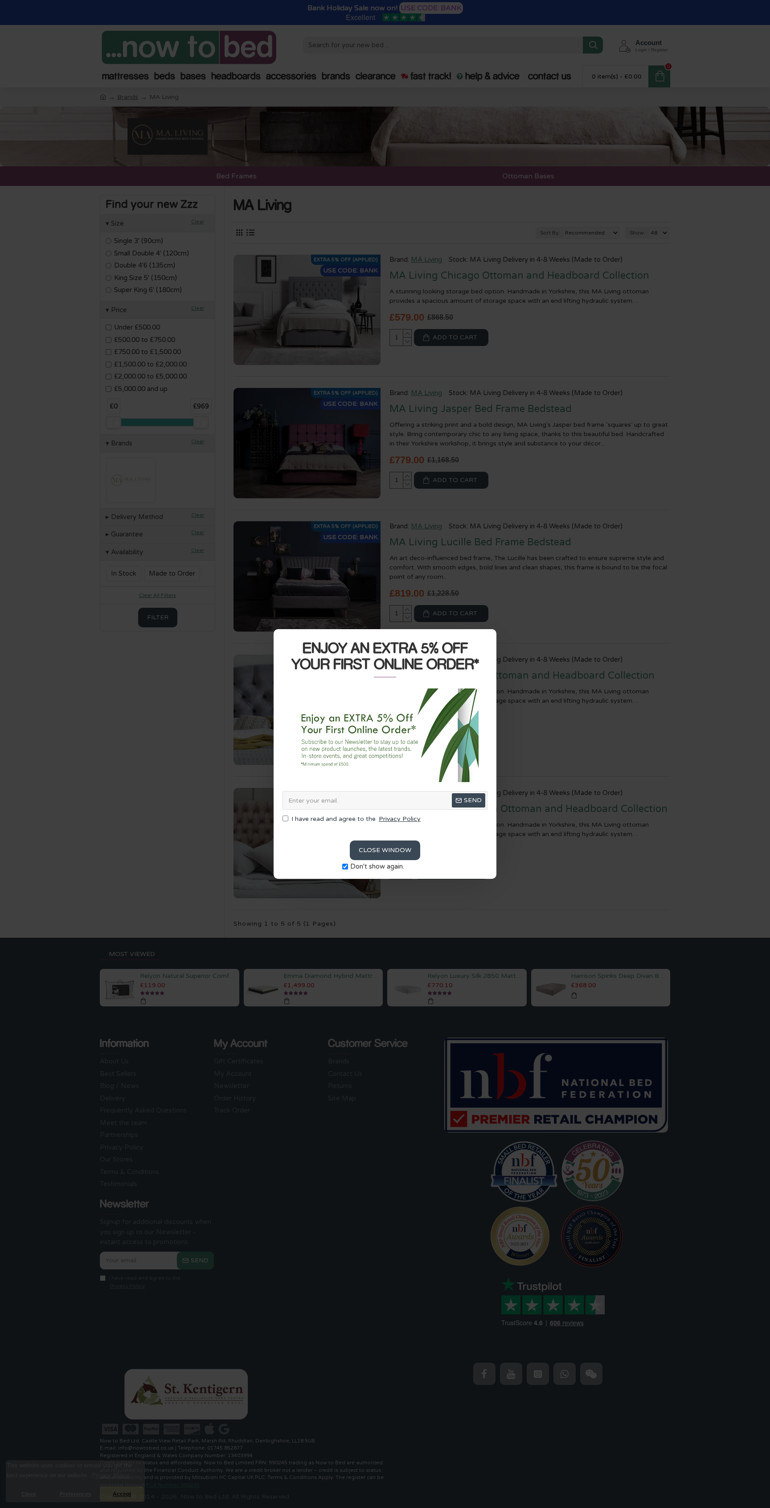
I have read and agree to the (356, 819)
